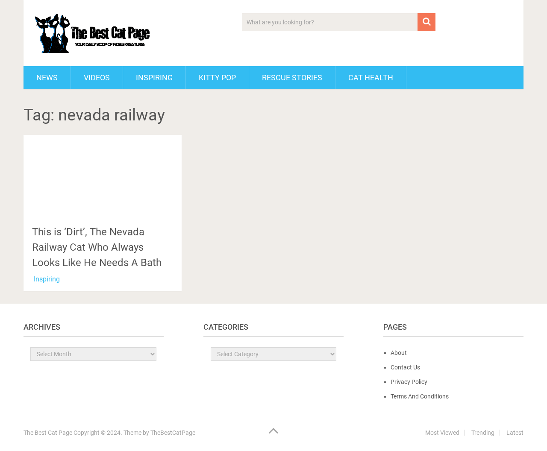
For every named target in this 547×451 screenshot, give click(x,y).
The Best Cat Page (48, 432)
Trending (482, 432)
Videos (97, 77)
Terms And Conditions (420, 396)
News (47, 77)
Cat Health (370, 77)
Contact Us (405, 367)
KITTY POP (217, 77)
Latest (514, 432)
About (399, 352)
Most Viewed (442, 432)
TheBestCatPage (172, 432)
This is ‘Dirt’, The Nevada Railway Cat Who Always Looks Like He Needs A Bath (97, 247)
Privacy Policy (409, 381)
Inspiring (154, 77)
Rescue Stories (292, 77)
